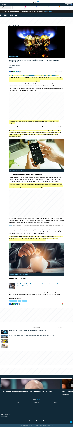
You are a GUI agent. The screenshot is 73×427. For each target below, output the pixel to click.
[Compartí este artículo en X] (12, 71)
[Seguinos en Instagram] (29, 420)
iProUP (11, 67)
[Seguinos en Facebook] (33, 420)
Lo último (17, 402)
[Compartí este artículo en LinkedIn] (16, 71)
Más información (48, 11)
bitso (19, 300)
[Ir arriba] (71, 422)
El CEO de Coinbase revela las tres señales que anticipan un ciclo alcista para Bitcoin (26, 391)
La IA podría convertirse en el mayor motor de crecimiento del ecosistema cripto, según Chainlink (28, 330)
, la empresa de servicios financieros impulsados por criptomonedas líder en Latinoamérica (33, 75)
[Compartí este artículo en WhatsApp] (14, 71)
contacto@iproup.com (5, 416)
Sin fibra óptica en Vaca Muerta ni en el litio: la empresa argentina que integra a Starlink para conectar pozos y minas (31, 335)
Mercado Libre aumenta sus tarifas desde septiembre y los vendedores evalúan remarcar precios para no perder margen (32, 340)
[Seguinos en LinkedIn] (36, 420)
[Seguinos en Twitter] (39, 420)
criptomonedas (13, 300)
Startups (55, 404)
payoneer (25, 300)
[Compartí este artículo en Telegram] (18, 71)
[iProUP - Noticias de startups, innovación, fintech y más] (36, 2)
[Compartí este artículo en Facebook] (10, 71)
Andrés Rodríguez (66, 394)
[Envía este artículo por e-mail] (20, 71)
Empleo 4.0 (18, 404)
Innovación (36, 404)
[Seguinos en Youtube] (43, 420)
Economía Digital (36, 402)
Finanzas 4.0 (55, 402)
